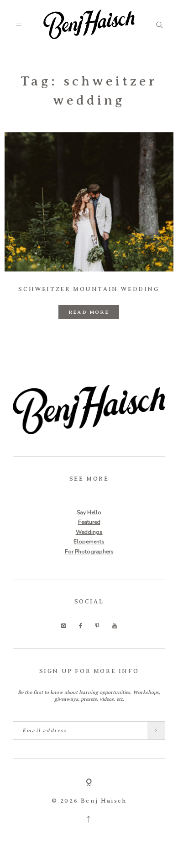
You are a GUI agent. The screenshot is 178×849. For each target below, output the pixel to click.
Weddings (89, 532)
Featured (89, 522)
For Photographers (89, 551)
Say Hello (89, 512)
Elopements (89, 541)
